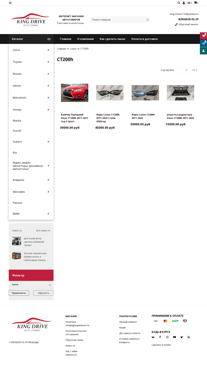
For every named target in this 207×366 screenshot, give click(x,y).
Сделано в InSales (161, 344)
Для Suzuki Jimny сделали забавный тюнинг (34, 242)
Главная (65, 39)
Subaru (17, 141)
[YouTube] (174, 336)
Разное (17, 202)
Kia (15, 152)
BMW (16, 213)
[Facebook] (160, 336)
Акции (122, 327)
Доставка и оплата (129, 333)
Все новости (43, 230)
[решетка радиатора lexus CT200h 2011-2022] (180, 92)
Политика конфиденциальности (77, 323)
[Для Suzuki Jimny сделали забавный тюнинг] (16, 241)
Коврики (18, 179)
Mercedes (19, 191)
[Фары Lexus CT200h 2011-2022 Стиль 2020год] (110, 92)
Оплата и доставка (144, 39)
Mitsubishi (19, 97)
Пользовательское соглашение (76, 332)
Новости (70, 345)
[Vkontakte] (153, 336)
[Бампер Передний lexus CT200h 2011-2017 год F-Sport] (74, 92)
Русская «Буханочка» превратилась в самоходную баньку (35, 257)
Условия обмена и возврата (129, 340)
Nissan (17, 73)
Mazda (17, 120)
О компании (85, 39)
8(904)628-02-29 (188, 19)
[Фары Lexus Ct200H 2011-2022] (145, 92)
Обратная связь (74, 339)
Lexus (16, 50)
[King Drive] (31, 20)
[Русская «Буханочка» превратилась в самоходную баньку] (16, 256)
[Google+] (188, 336)
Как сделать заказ (112, 39)
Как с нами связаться (71, 353)
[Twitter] (181, 336)
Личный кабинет (128, 321)
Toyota (17, 61)
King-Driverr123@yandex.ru (184, 13)
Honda (17, 109)
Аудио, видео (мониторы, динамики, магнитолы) (28, 165)
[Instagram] (167, 336)
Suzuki (17, 130)
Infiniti (17, 85)
